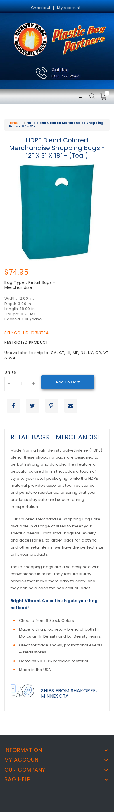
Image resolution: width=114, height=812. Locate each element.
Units (10, 372)
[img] (105, 96)
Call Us (59, 70)
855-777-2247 (65, 76)
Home (13, 123)
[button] (57, 73)
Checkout (41, 8)
